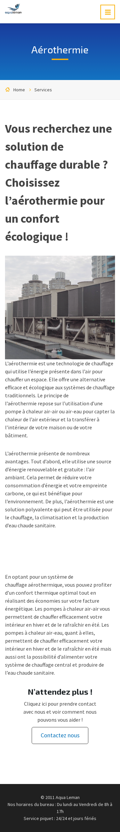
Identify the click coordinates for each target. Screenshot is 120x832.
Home (19, 90)
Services (43, 90)
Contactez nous (60, 735)
